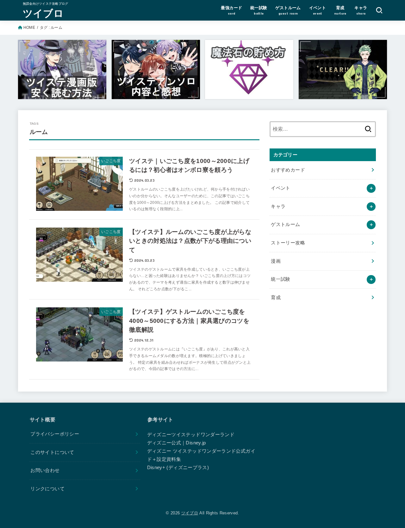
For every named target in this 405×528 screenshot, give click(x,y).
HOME (29, 27)
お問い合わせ (44, 470)
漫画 (276, 261)
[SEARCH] (379, 10)
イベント (280, 188)
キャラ (278, 206)
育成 (276, 297)
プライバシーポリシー (54, 434)
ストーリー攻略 (288, 242)
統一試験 (280, 279)
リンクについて (47, 488)
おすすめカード (288, 170)
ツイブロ (43, 13)
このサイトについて (52, 452)
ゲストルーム (285, 224)
